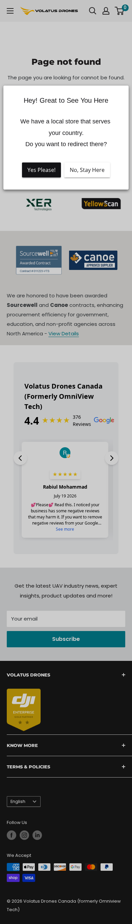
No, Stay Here (87, 170)
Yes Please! (41, 170)
